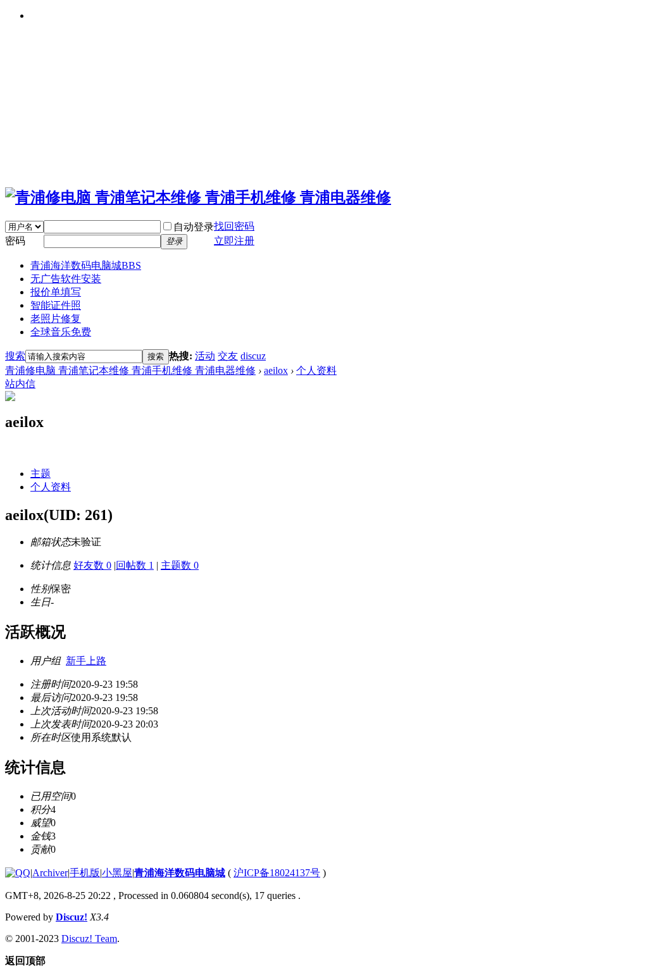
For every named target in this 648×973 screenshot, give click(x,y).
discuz (253, 355)
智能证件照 (55, 305)
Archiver (50, 872)
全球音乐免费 (60, 331)
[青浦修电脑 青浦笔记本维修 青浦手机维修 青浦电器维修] (198, 197)
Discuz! (71, 917)
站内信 (20, 383)
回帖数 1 (135, 565)
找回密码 (234, 226)
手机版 (85, 872)
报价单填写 (55, 292)
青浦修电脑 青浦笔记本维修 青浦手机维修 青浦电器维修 (130, 370)
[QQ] (17, 872)
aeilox (276, 370)
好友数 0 (92, 565)
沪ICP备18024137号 (277, 872)
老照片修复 (55, 318)
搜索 (15, 355)
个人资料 (316, 370)
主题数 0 (180, 565)
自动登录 (193, 226)
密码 (15, 240)
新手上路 (86, 660)
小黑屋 (117, 872)
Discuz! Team (89, 938)
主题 (40, 473)
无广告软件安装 (65, 278)
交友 (228, 355)
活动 (205, 355)
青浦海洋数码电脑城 (85, 265)
